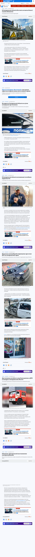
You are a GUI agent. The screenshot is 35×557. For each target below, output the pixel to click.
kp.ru (30, 73)
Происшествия (6, 101)
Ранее (5, 334)
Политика (6, 528)
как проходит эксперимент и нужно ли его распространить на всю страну (21, 62)
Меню (1, 1)
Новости (3, 8)
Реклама (27, 3)
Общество (6, 8)
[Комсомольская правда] (8, 1)
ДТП (5, 167)
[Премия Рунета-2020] (13, 1)
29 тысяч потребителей (20, 500)
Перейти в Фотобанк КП (14, 135)
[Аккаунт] (33, 1)
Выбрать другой (6, 6)
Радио (24, 3)
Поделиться (30, 16)
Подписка (32, 3)
